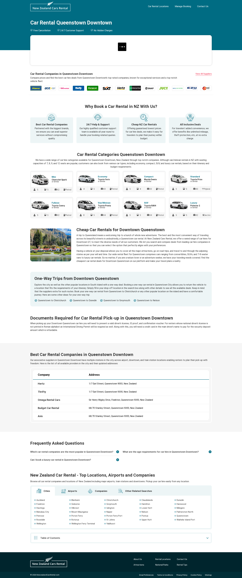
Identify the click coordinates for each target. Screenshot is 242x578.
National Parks (161, 565)
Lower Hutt (147, 508)
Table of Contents (50, 538)
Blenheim (75, 500)
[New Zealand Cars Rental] (50, 6)
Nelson (145, 512)
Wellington (41, 523)
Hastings (40, 508)
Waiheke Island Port (186, 519)
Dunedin (180, 500)
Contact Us (202, 6)
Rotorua (75, 519)
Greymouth (111, 504)
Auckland (40, 500)
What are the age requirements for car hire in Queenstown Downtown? (161, 451)
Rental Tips (182, 565)
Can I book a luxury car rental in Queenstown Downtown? (60, 459)
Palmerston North (185, 512)
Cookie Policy (196, 575)
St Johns (110, 519)
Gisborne (75, 504)
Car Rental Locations (158, 6)
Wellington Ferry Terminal (83, 523)
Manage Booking (183, 6)
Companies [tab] (100, 491)
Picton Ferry (77, 516)
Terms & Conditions (165, 575)
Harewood (181, 504)
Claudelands (147, 500)
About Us (138, 559)
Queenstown (182, 516)
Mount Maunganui (79, 512)
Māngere (181, 508)
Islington (110, 508)
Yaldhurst (110, 523)
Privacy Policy (181, 575)
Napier (109, 512)
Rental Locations (163, 559)
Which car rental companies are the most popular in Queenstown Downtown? (71, 451)
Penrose (40, 516)
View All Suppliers (204, 74)
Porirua (145, 516)
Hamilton (146, 504)
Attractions (139, 565)
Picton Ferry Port (114, 516)
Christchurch (112, 500)
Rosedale (40, 519)
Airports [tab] (72, 491)
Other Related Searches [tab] (138, 491)
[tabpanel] (121, 511)
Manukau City (42, 512)
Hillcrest (75, 508)
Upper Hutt (147, 519)
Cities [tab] (46, 491)
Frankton (40, 504)
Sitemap (208, 575)
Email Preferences (146, 575)
